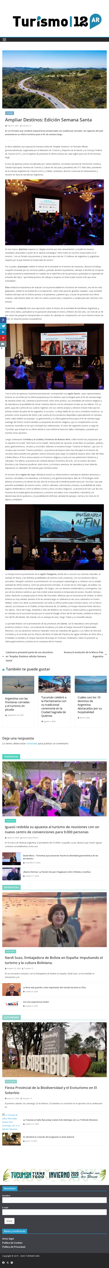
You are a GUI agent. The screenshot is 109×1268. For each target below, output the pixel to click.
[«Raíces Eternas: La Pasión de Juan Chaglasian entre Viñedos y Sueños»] (11, 874)
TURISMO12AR (32, 1256)
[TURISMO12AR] (54, 7)
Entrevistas (10, 951)
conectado (31, 743)
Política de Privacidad (13, 1246)
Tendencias (10, 821)
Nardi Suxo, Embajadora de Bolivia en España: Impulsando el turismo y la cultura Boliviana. (54, 960)
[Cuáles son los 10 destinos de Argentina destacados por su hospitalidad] (91, 677)
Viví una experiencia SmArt (36, 1002)
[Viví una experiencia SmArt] (11, 1004)
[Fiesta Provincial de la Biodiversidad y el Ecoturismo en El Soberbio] (54, 1049)
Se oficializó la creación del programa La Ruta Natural (48, 1137)
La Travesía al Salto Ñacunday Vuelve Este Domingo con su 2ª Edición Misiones (60, 1120)
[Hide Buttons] (1, 348)
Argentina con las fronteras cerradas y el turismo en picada (17, 704)
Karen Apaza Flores (30, 837)
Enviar (9, 1221)
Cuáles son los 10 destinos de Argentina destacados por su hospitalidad (90, 704)
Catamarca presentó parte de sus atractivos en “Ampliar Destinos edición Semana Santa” (29, 656)
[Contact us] (3, 344)
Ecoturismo (11, 1082)
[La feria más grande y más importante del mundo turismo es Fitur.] (11, 989)
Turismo (9, 113)
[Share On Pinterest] (3, 338)
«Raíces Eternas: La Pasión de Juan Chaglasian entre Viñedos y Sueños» (57, 872)
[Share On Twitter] (3, 326)
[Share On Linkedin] (3, 332)
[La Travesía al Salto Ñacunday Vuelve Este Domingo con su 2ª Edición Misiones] (11, 1122)
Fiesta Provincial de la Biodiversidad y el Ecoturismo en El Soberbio (51, 1090)
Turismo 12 (26, 126)
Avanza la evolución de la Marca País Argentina (83, 654)
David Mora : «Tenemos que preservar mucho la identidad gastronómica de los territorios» (60, 857)
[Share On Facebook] (3, 320)
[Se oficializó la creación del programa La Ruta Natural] (11, 1139)
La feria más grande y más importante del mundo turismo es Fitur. (54, 987)
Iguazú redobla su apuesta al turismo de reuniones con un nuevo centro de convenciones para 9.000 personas (52, 829)
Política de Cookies (12, 1242)
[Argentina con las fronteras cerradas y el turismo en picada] (18, 677)
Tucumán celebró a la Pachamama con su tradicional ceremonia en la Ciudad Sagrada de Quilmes (53, 706)
